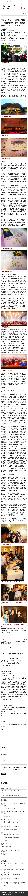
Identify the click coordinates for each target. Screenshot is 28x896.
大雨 (17, 630)
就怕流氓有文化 (4, 786)
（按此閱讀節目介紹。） (7, 65)
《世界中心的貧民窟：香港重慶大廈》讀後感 (12, 654)
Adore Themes (9, 894)
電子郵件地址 (4, 754)
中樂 (6, 630)
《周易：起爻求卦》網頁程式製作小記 (17, 803)
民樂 (25, 630)
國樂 (14, 630)
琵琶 (5, 632)
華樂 (13, 632)
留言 (2, 729)
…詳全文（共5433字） (6, 699)
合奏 (12, 630)
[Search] (25, 14)
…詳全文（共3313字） (6, 665)
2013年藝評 (9, 628)
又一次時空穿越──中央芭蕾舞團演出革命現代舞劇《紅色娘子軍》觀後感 (13, 708)
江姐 (2, 632)
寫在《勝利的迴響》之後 (6, 788)
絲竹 (10, 632)
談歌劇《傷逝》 (4, 793)
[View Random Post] (23, 14)
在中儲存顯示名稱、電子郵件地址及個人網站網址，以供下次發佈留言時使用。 (14, 768)
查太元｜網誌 (13, 892)
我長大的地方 (12, 819)
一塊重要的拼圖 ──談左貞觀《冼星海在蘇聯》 (10, 790)
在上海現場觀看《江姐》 (16, 194)
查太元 (18, 25)
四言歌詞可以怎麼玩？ (6, 673)
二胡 (9, 630)
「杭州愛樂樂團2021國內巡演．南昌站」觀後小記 (11, 795)
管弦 (8, 632)
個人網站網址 (4, 761)
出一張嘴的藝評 (16, 628)
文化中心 (21, 630)
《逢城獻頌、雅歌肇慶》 (14, 294)
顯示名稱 (3, 747)
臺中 (22, 628)
